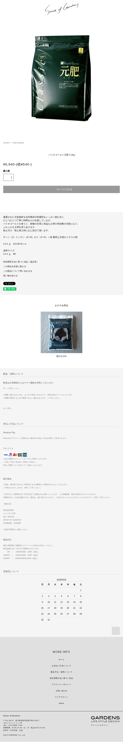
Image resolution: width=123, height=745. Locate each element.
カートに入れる (64, 189)
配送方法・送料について (61, 672)
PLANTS (6, 143)
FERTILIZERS (18, 143)
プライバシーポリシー (61, 684)
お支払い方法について (61, 666)
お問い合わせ (61, 691)
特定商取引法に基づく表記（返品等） (21, 262)
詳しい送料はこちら (11, 388)
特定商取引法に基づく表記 (61, 678)
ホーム (61, 659)
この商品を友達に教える (14, 266)
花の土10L (61, 356)
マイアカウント (61, 697)
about (61, 703)
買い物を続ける (10, 276)
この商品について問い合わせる (17, 271)
